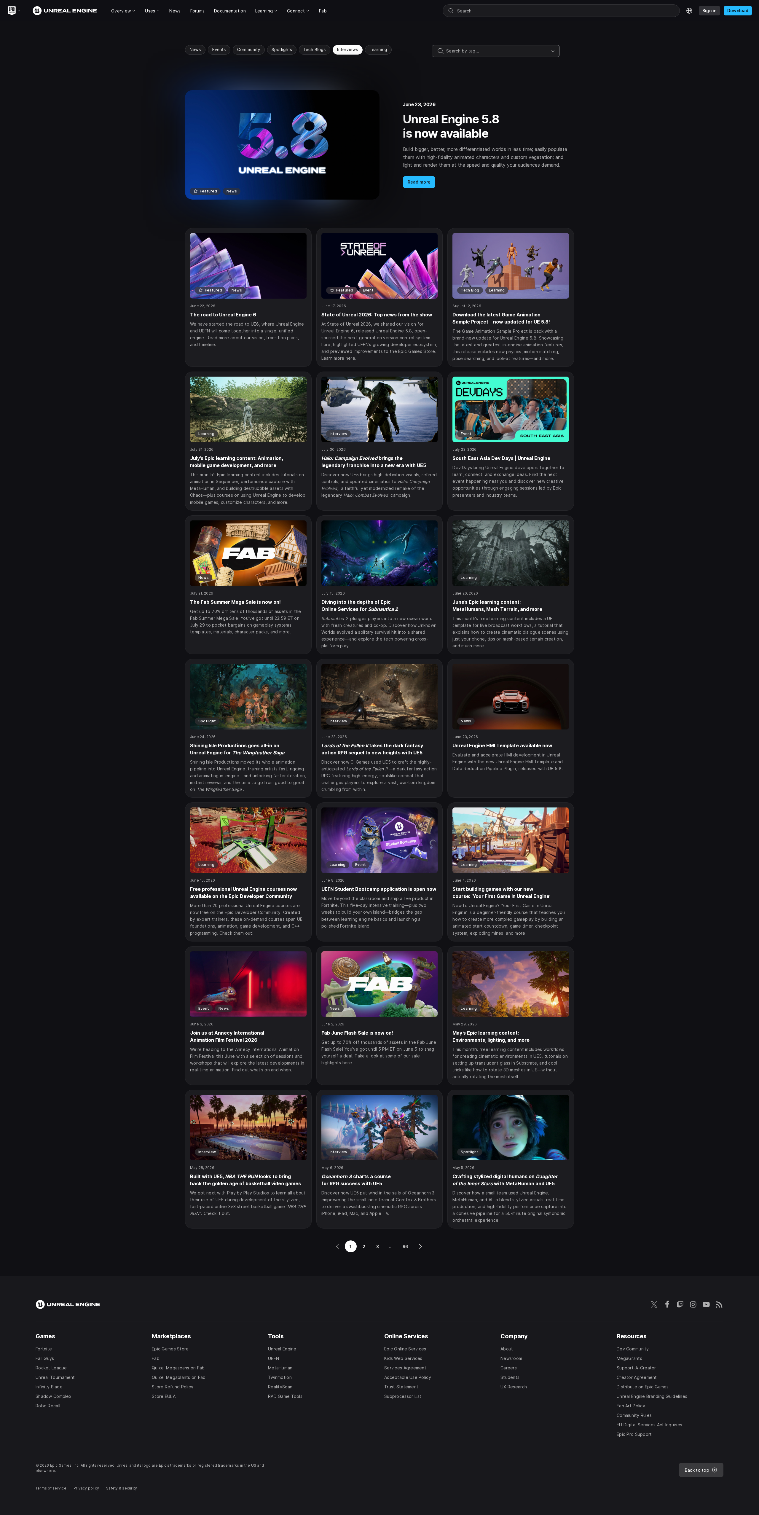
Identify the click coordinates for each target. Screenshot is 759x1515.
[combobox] (497, 51)
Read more (419, 181)
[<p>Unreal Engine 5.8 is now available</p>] (379, 145)
